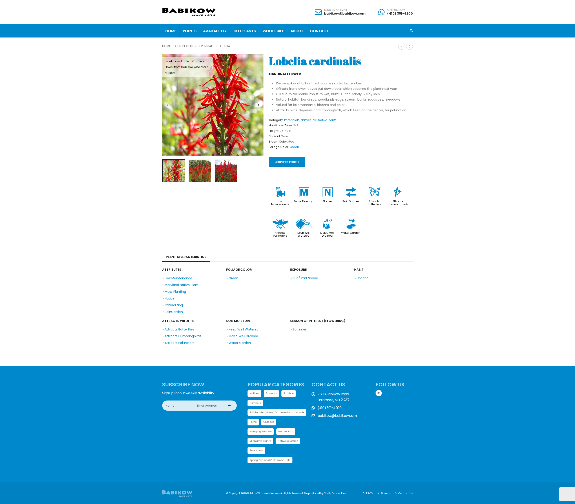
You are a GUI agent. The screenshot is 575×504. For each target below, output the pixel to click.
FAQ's (369, 493)
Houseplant (285, 431)
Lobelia (224, 46)
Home (170, 31)
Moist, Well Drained (327, 234)
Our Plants (184, 46)
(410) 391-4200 (400, 13)
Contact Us (405, 493)
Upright (362, 278)
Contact (319, 31)
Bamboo (288, 393)
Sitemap (385, 493)
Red (291, 141)
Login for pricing (287, 162)
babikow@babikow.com (344, 13)
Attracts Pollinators (280, 234)
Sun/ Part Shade (305, 278)
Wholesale (273, 31)
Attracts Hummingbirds (398, 203)
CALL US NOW (396, 9)
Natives (306, 120)
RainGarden (351, 201)
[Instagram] (379, 393)
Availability (215, 31)
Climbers (255, 403)
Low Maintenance (280, 203)
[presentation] (168, 105)
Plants (189, 31)
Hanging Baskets (261, 431)
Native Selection (288, 441)
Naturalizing (174, 305)
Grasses (268, 422)
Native (327, 201)
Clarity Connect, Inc (335, 493)
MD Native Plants (324, 120)
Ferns (253, 422)
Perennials (206, 46)
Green (294, 147)
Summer (299, 329)
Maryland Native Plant (182, 285)
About (296, 31)
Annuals (271, 393)
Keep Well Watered (303, 234)
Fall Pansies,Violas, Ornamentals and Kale (277, 412)
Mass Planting (303, 201)
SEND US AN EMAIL (335, 9)
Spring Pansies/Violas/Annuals (270, 460)
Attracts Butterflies (374, 203)
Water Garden (350, 233)
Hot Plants (245, 31)
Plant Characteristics (186, 257)
